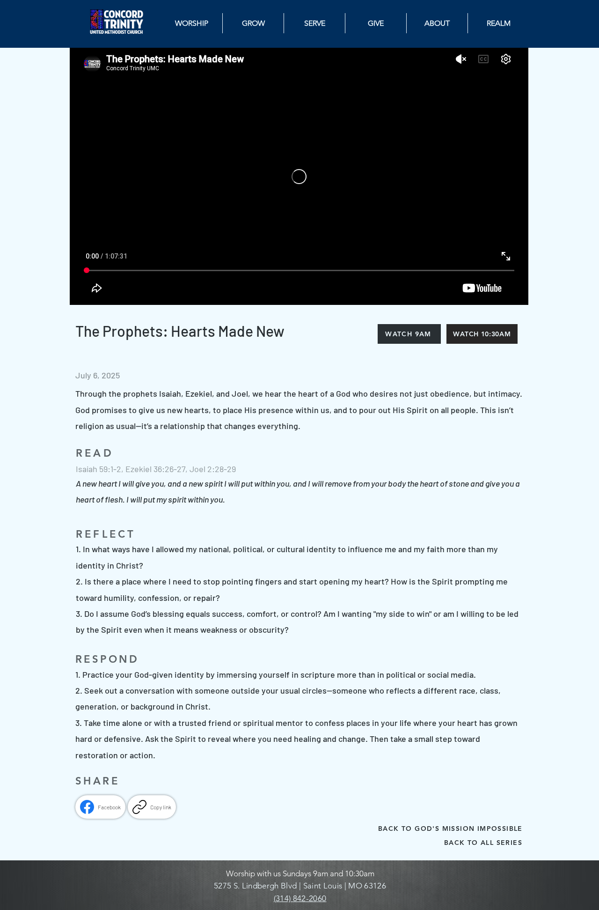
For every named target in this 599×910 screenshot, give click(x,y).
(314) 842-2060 (300, 898)
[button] (498, 23)
